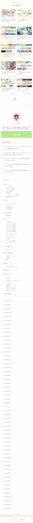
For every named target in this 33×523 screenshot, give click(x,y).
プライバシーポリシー (12, 519)
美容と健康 (7, 294)
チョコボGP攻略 (10, 241)
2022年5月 (7, 387)
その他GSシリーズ (11, 222)
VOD (5, 200)
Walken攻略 (9, 191)
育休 (7, 259)
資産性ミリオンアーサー (12, 196)
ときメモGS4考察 (10, 231)
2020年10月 (8, 458)
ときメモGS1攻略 (10, 224)
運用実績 (8, 215)
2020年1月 (7, 493)
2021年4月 (7, 434)
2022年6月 (7, 383)
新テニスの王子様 (10, 288)
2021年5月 (7, 430)
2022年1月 (7, 403)
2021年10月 (8, 414)
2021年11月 (8, 411)
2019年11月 (8, 501)
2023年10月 (8, 320)
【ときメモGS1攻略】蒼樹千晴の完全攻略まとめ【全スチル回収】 (17, 165)
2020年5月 (7, 477)
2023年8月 (7, 328)
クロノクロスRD (10, 237)
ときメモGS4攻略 (10, 229)
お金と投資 (7, 213)
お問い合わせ (22, 519)
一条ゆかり (9, 284)
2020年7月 (7, 469)
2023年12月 (8, 313)
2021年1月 (7, 446)
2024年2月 (7, 309)
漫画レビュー (8, 274)
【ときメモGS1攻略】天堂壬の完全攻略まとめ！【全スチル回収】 (17, 171)
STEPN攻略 (9, 187)
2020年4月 (7, 481)
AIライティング (10, 249)
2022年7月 (7, 379)
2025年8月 (7, 305)
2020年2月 (7, 489)
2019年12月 (8, 497)
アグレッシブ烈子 (10, 203)
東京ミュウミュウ (10, 290)
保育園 (8, 258)
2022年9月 (7, 371)
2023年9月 (7, 324)
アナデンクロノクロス (12, 233)
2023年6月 (7, 336)
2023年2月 (7, 352)
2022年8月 (7, 375)
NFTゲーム (7, 184)
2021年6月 (7, 426)
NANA (7, 278)
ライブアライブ (10, 243)
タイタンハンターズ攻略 (12, 195)
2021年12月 (8, 407)
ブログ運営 (7, 246)
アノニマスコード (10, 235)
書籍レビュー (8, 270)
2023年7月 (7, 332)
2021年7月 (7, 422)
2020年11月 (8, 454)
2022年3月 (7, 395)
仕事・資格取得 (8, 253)
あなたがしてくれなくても (13, 280)
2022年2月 (7, 399)
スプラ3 (8, 239)
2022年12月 (8, 360)
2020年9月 (7, 461)
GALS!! (8, 277)
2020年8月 (7, 465)
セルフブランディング (12, 266)
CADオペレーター (10, 256)
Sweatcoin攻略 (10, 189)
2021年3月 (7, 438)
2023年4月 (7, 344)
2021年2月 (7, 442)
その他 (8, 193)
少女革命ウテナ (10, 207)
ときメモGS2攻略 (10, 226)
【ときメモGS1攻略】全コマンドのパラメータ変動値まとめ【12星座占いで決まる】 (17, 153)
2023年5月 (7, 340)
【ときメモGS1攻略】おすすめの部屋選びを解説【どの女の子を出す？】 (17, 159)
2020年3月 (7, 485)
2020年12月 (8, 450)
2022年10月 (8, 367)
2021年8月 (7, 418)
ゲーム (6, 219)
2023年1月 (7, 356)
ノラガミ (8, 282)
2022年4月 (7, 391)
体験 (5, 263)
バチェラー (9, 205)
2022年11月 (8, 364)
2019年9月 (7, 508)
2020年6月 (7, 473)
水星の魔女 (9, 209)
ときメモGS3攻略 (10, 227)
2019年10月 (8, 505)
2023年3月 (7, 348)
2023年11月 (8, 317)
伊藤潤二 (8, 286)
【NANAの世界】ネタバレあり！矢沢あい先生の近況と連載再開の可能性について (16, 147)
